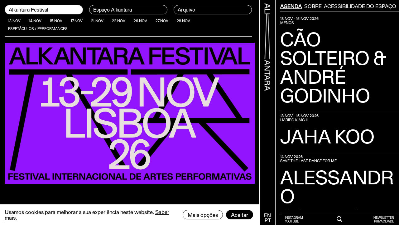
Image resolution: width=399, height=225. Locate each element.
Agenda (291, 5)
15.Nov (56, 20)
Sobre (313, 5)
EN (267, 215)
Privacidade (384, 221)
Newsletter (383, 217)
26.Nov (140, 20)
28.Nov (183, 20)
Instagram (294, 217)
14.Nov (35, 20)
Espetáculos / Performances (38, 28)
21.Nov (97, 20)
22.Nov (118, 20)
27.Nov (162, 20)
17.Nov (77, 20)
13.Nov (14, 20)
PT (267, 220)
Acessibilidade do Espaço (360, 5)
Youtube (292, 221)
